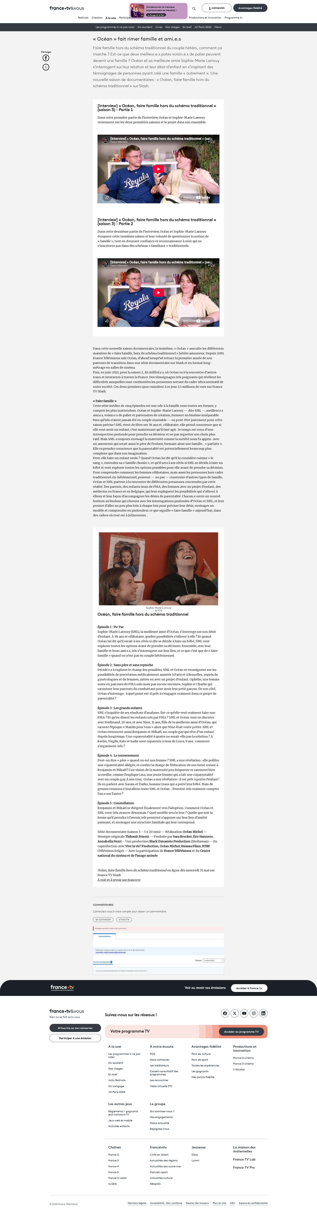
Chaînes (114, 1147)
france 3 (113, 1160)
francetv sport (159, 1172)
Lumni (195, 1160)
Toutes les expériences (205, 1065)
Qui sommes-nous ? (162, 1111)
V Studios (239, 1069)
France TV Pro (244, 1167)
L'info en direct (159, 1155)
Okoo (195, 1155)
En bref (187, 27)
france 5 (113, 1172)
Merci (217, 27)
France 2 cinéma (243, 1058)
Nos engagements (161, 1117)
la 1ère (112, 1184)
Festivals (83, 18)
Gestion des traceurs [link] (197, 1203)
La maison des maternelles (244, 1149)
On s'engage (116, 1086)
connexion (218, 7)
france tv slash (117, 1178)
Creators (97, 18)
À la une (111, 18)
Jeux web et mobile (120, 1120)
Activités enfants (119, 1126)
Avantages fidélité (250, 8)
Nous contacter (159, 1060)
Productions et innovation (205, 18)
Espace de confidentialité (253, 1203)
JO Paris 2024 (202, 27)
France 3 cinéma (243, 1064)
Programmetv (234, 18)
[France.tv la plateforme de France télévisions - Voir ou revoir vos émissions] (62, 988)
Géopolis (155, 1184)
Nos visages (172, 27)
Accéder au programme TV (241, 1031)
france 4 (113, 1166)
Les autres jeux (120, 1103)
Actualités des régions (163, 1160)
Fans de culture (201, 1054)
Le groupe (157, 1103)
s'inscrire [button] (124, 919)
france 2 (113, 1155)
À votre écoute (162, 1046)
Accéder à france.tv (249, 988)
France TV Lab (244, 1159)
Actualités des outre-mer (165, 1166)
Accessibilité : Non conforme (166, 1203)
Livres (158, 27)
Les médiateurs (159, 1065)
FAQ (152, 1054)
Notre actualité (159, 1123)
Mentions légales (137, 1203)
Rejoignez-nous (159, 1129)
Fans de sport (200, 1060)
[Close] (186, 3)
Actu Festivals (116, 1080)
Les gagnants (200, 1071)
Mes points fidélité (203, 1077)
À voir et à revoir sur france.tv (119, 880)
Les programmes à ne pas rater (115, 27)
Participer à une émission (75, 1038)
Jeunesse (199, 1147)
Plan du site (219, 1203)
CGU (232, 1203)
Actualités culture (161, 1178)
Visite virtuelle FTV (161, 1086)
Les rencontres (159, 1080)
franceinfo (158, 1147)
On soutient (145, 27)
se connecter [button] (103, 919)
